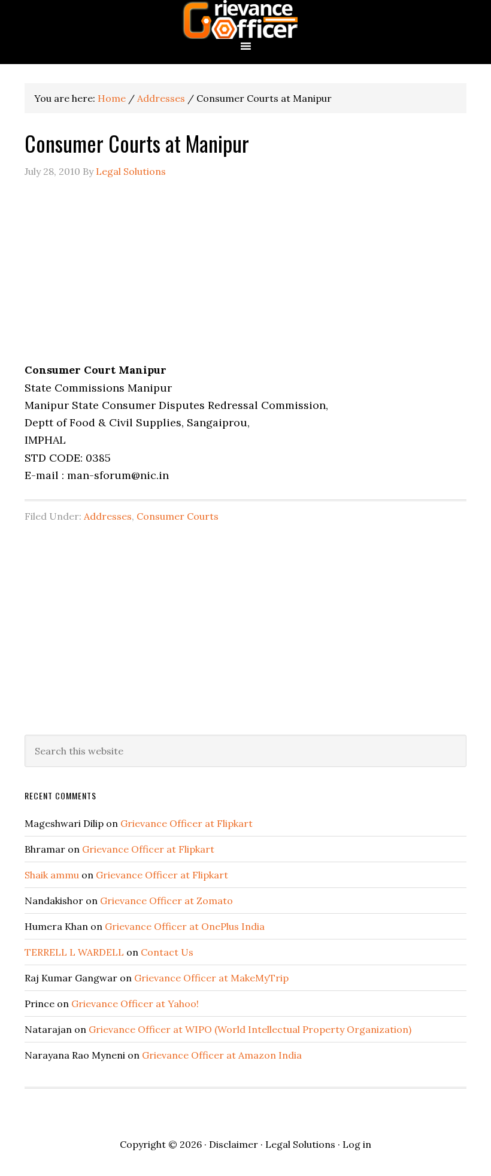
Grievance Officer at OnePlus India (185, 926)
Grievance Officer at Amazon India (222, 1055)
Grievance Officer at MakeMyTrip (211, 978)
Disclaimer (233, 1144)
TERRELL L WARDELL (74, 952)
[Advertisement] (245, 277)
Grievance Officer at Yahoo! (135, 1004)
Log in (357, 1144)
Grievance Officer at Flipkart (186, 823)
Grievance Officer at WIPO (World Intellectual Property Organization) (250, 1029)
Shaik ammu (52, 875)
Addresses (108, 516)
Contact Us (167, 952)
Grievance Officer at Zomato (166, 901)
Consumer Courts (178, 516)
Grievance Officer (245, 19)
